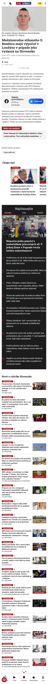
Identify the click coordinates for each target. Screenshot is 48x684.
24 (40, 3)
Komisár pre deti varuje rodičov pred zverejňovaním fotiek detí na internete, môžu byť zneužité (16, 589)
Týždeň (40, 213)
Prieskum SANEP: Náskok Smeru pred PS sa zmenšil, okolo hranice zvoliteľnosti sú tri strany (15, 662)
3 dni (24, 213)
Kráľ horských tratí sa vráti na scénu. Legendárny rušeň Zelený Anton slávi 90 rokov (24, 348)
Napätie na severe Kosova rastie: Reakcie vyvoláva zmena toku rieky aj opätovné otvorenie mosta (24, 361)
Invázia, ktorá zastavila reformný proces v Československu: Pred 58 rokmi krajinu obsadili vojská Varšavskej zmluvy (15, 620)
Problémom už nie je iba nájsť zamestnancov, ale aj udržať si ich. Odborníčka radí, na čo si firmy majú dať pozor (26, 260)
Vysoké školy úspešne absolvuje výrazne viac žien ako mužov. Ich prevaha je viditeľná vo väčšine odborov (15, 418)
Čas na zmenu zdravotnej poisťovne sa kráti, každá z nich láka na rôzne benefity (16, 560)
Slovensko (15, 168)
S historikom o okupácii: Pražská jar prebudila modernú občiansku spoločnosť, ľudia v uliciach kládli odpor (16, 604)
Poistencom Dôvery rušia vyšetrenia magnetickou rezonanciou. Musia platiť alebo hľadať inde (16, 648)
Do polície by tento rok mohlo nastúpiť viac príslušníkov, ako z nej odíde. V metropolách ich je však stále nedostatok (25, 336)
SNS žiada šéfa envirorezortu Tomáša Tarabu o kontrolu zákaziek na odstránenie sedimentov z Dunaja (16, 533)
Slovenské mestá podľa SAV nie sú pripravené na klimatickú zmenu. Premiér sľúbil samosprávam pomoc (16, 433)
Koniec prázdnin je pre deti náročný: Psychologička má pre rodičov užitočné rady (16, 635)
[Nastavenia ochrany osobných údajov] (4, 679)
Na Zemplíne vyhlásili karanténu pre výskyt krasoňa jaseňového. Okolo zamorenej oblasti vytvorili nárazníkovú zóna (26, 311)
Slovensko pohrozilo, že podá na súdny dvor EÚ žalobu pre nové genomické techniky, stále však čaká (25, 298)
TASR (6, 62)
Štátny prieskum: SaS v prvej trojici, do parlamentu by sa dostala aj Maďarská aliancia (23, 323)
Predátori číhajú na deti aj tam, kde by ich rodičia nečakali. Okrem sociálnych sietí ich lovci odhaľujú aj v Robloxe (16, 574)
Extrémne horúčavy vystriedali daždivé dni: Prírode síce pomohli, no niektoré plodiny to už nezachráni (16, 519)
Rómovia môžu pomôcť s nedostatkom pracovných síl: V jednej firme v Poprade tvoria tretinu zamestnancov (24, 245)
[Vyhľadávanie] (4, 3)
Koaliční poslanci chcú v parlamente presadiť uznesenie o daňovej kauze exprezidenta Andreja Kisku (23, 190)
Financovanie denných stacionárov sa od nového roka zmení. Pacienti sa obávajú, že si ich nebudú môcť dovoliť (16, 387)
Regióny (43, 168)
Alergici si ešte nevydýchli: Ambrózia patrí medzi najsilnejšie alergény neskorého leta (15, 447)
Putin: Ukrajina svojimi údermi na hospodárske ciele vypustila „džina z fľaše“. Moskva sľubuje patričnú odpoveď (25, 285)
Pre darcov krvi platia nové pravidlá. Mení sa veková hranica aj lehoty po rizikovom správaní (26, 273)
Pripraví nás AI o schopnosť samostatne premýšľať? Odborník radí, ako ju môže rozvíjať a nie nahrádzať (15, 491)
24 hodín (7, 213)
